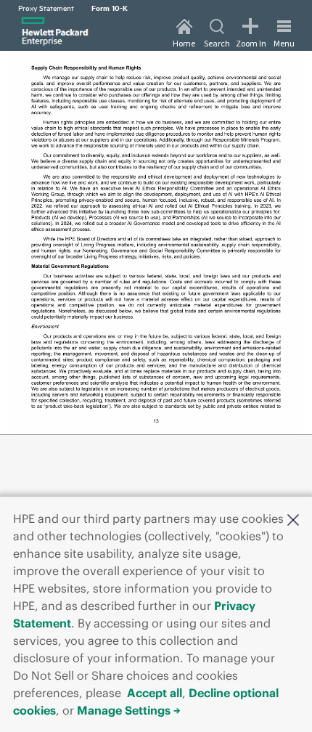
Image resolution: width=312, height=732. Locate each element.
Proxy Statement (46, 7)
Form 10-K (109, 7)
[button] (293, 518)
